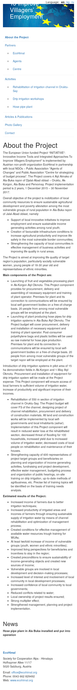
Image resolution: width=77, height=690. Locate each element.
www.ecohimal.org (21, 680)
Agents (17, 61)
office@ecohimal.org (24, 672)
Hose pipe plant (22, 107)
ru (72, 2)
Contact (10, 133)
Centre (17, 69)
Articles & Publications (18, 117)
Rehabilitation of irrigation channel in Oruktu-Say (41, 89)
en (63, 2)
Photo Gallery (13, 125)
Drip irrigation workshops (28, 99)
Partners (10, 45)
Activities (10, 79)
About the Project (17, 37)
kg (68, 2)
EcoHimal (19, 53)
